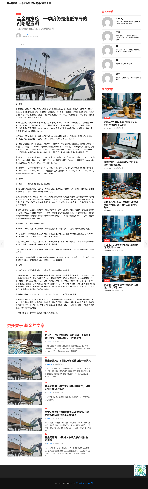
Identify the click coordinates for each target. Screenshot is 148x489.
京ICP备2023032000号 (84, 483)
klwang (25, 34)
